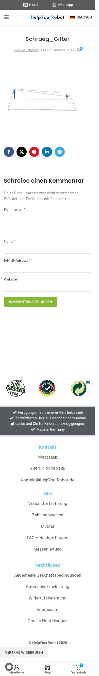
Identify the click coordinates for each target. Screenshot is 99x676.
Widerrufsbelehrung (48, 597)
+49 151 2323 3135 (47, 468)
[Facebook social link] (9, 152)
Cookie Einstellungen (48, 620)
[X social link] (21, 152)
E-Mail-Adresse (17, 260)
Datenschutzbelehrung (47, 586)
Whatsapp (47, 457)
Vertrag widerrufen (24, 652)
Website (10, 279)
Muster (48, 526)
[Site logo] (47, 17)
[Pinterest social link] (34, 152)
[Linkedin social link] (47, 152)
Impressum (47, 609)
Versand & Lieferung (47, 503)
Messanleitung (48, 549)
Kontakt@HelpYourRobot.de (47, 479)
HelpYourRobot (26, 50)
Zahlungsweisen (47, 514)
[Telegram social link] (60, 152)
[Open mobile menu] (6, 17)
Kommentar (14, 208)
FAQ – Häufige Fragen (47, 537)
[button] (9, 667)
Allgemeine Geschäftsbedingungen (47, 575)
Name (9, 241)
